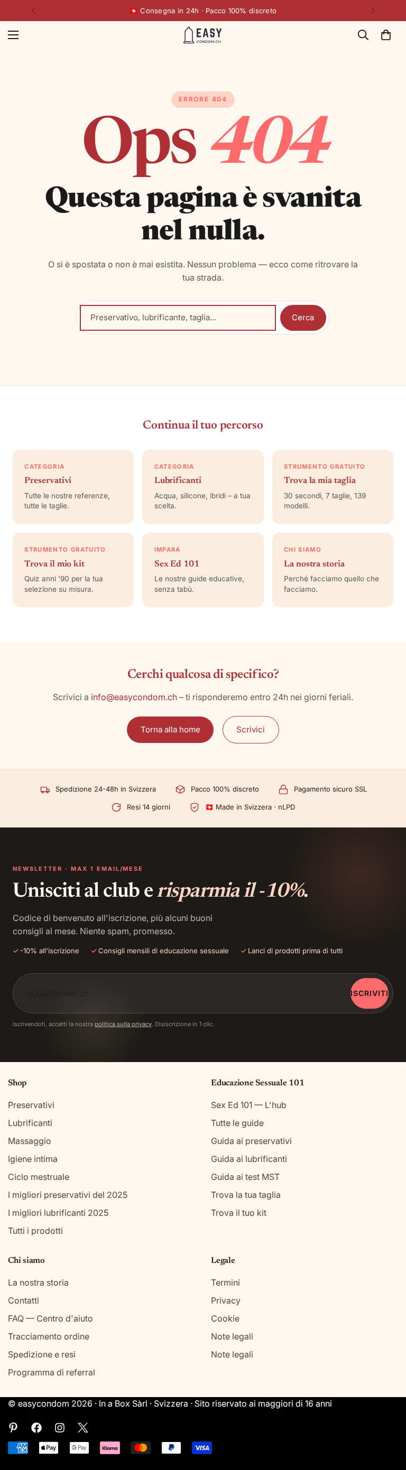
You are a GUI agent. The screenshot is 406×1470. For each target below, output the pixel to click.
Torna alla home (170, 729)
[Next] (373, 10)
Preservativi (31, 1105)
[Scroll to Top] (385, 1412)
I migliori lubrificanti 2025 (58, 1212)
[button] (386, 35)
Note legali (232, 1336)
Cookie (225, 1318)
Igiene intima (33, 1158)
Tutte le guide (237, 1123)
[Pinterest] (13, 1427)
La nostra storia (38, 1282)
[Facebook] (36, 1427)
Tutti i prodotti (35, 1230)
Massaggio (29, 1141)
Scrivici (250, 729)
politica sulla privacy (123, 1024)
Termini (225, 1282)
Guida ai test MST (245, 1176)
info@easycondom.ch (134, 697)
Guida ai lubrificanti (249, 1158)
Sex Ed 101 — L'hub (249, 1105)
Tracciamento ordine (48, 1336)
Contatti (23, 1300)
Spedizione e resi (42, 1354)
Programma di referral (51, 1372)
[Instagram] (59, 1427)
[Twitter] (83, 1427)
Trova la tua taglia (246, 1194)
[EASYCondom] (203, 35)
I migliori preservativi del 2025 (67, 1194)
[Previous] (33, 10)
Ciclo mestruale (38, 1176)
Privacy (226, 1300)
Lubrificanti (30, 1123)
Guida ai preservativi (251, 1141)
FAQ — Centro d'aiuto (50, 1318)
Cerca (303, 317)
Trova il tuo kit (238, 1212)
